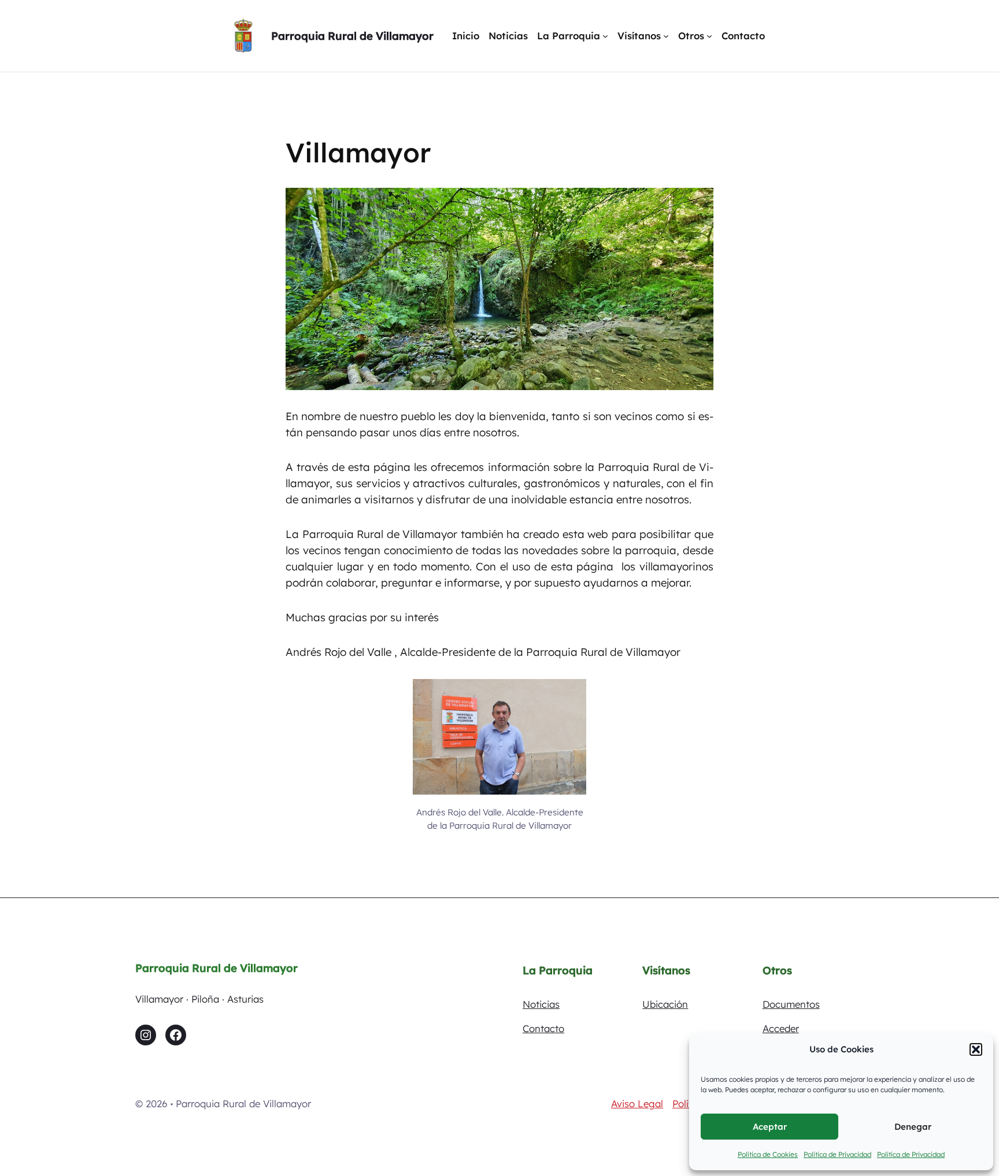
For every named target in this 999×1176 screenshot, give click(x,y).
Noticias (541, 1004)
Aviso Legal (637, 1103)
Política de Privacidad (837, 1154)
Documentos (791, 1004)
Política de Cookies (768, 1154)
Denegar (912, 1126)
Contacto (543, 1028)
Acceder (781, 1028)
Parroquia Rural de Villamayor (352, 36)
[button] (976, 1049)
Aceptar (770, 1126)
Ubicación (665, 1004)
